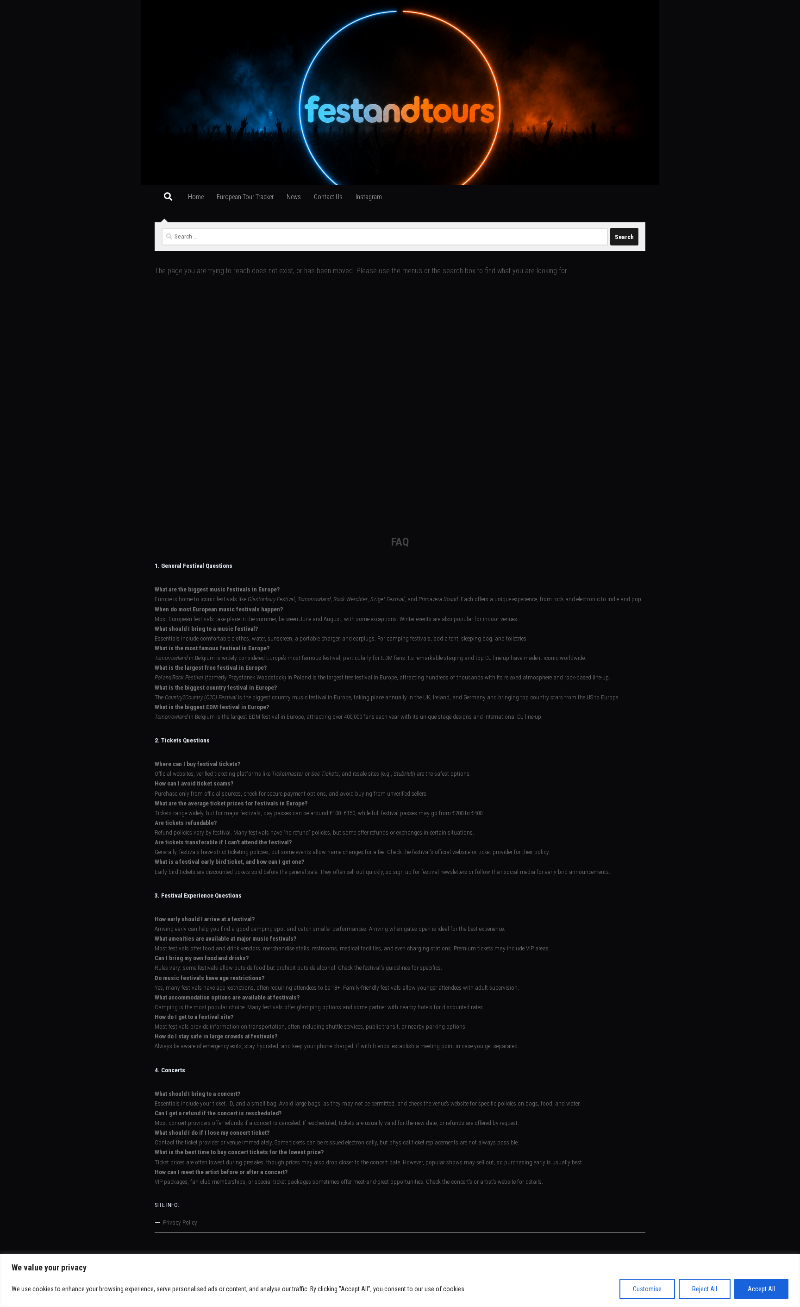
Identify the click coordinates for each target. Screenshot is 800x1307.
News (294, 197)
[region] (400, 1280)
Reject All (704, 1289)
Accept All (761, 1289)
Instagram (369, 197)
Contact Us (328, 197)
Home (196, 197)
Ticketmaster (287, 773)
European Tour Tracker (245, 197)
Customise (647, 1289)
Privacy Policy (180, 1222)
